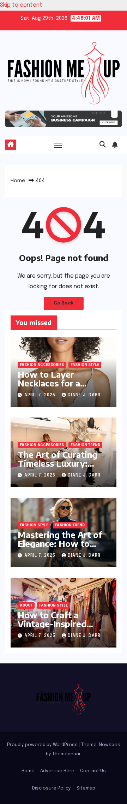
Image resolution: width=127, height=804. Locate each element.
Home (18, 181)
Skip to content (21, 5)
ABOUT (26, 605)
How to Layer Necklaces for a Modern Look (49, 383)
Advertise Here (57, 771)
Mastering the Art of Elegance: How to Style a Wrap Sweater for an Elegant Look (62, 547)
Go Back (64, 303)
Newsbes (109, 745)
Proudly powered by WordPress (43, 745)
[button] (102, 145)
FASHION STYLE (85, 365)
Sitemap (86, 788)
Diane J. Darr (84, 395)
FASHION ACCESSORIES (42, 365)
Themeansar (66, 754)
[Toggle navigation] (58, 145)
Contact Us (93, 771)
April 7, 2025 (40, 395)
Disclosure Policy (51, 788)
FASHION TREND (85, 445)
